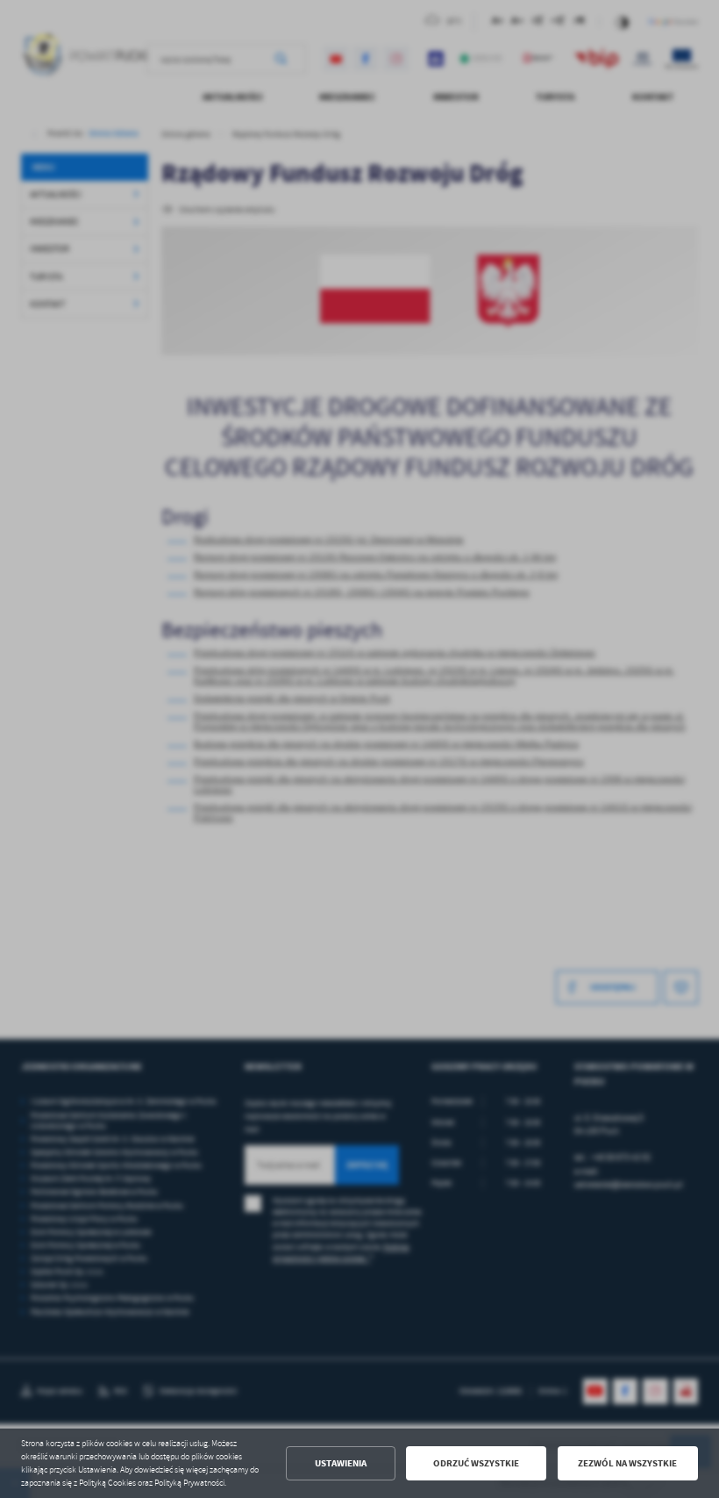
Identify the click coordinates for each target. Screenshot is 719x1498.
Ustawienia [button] (341, 1463)
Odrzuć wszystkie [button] (476, 1463)
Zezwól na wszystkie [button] (627, 1463)
